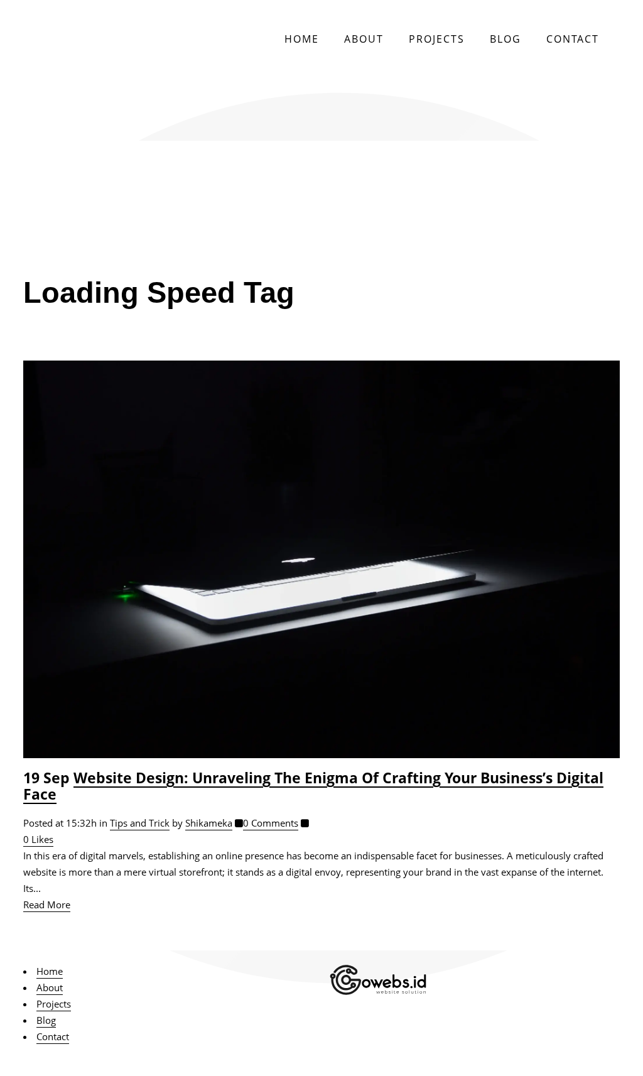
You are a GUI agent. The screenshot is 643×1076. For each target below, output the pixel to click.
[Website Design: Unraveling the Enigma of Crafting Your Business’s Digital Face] (321, 559)
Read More (46, 904)
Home (49, 971)
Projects (53, 1003)
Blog (46, 1020)
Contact (52, 1036)
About (49, 987)
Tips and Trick (140, 823)
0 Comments (270, 823)
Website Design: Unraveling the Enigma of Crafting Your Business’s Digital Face (313, 786)
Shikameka (208, 823)
